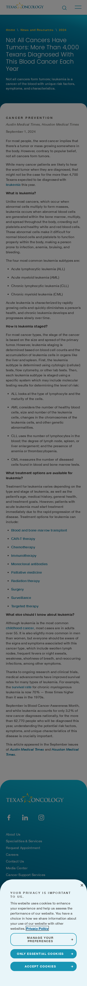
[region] (43, 932)
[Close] (82, 885)
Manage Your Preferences (40, 939)
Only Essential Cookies (40, 953)
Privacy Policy (37, 928)
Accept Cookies (40, 966)
